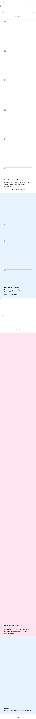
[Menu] (32, 2)
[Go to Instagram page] (18, 717)
